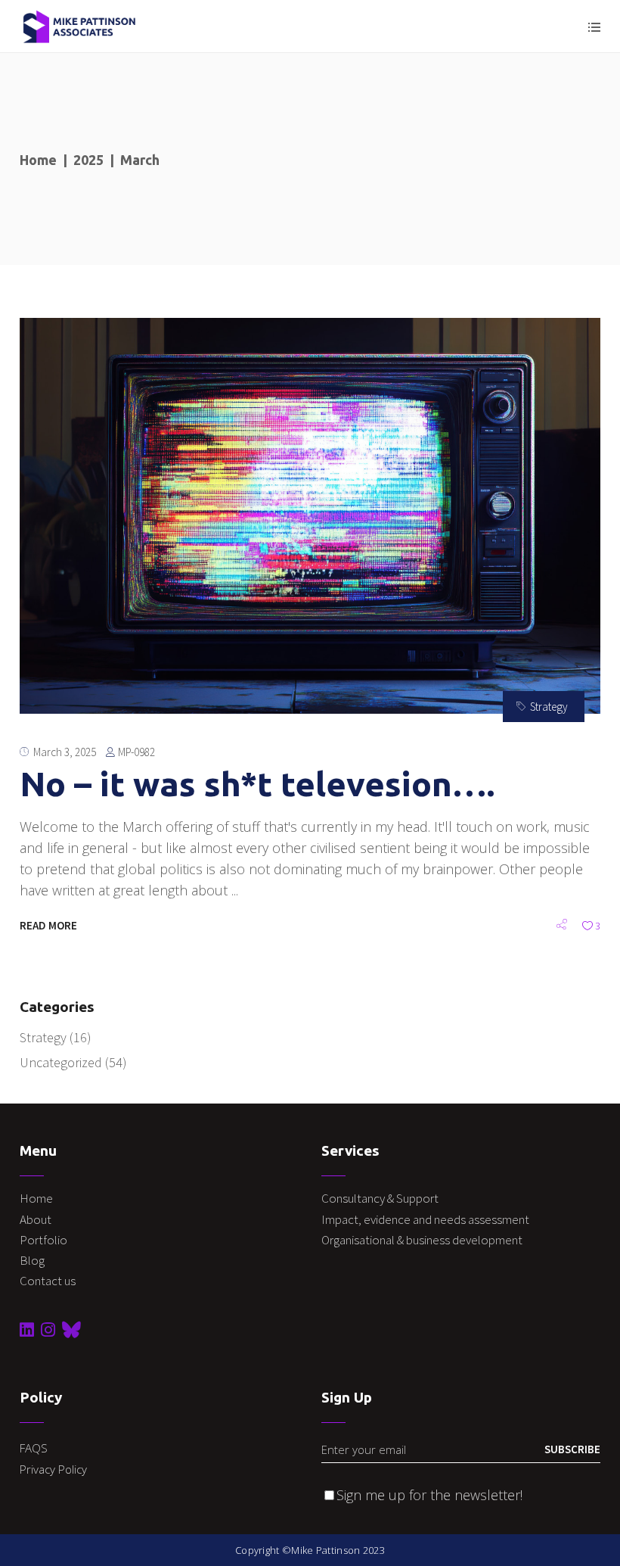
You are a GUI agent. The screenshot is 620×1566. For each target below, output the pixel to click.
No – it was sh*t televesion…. (257, 783)
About (35, 1219)
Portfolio (43, 1239)
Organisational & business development (423, 1239)
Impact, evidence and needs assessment (426, 1219)
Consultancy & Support (381, 1198)
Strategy (549, 706)
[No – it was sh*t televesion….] (310, 516)
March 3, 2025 (64, 752)
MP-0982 (136, 752)
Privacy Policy (53, 1469)
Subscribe (572, 1449)
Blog (32, 1260)
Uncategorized (61, 1062)
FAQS (34, 1447)
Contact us (48, 1280)
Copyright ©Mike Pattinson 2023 (310, 1550)
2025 (88, 159)
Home (38, 159)
